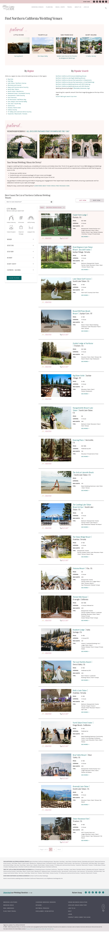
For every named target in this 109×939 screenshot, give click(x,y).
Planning (49, 7)
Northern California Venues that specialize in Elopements (74, 80)
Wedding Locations (10, 902)
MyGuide (39, 905)
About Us (78, 7)
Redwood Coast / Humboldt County (19, 93)
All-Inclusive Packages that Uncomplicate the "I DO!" (48, 131)
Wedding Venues (38, 7)
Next (59, 849)
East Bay (10, 81)
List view (82, 200)
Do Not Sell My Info (48, 928)
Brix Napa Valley (43, 56)
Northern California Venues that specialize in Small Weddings (75, 82)
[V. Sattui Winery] (91, 45)
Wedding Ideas (8, 905)
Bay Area (10, 79)
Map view (96, 200)
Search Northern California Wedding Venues (41, 861)
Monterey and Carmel (14, 85)
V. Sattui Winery (91, 56)
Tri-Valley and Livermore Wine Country (19, 112)
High (88, 88)
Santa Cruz (11, 105)
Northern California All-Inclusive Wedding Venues (71, 76)
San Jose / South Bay (14, 103)
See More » (85, 236)
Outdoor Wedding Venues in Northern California (16, 867)
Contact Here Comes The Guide (79, 917)
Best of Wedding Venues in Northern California (44, 869)
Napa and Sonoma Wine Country (18, 87)
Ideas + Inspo (60, 7)
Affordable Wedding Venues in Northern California (43, 867)
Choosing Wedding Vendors (46, 902)
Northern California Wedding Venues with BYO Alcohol (72, 86)
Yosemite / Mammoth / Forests (17, 114)
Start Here (86, 1)
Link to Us (71, 908)
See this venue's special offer (65, 238)
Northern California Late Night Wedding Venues (70, 78)
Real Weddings (8, 908)
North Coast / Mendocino (16, 91)
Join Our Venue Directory (77, 905)
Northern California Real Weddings (38, 876)
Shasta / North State (14, 107)
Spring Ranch (18, 56)
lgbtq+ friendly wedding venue (48, 238)
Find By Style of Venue (99, 865)
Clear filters (14, 278)
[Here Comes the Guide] (7, 6)
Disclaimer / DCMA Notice (45, 911)
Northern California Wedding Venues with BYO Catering (73, 84)
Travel (69, 7)
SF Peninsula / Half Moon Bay (17, 99)
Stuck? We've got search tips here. (66, 96)
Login (70, 914)
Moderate (83, 88)
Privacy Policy (30, 928)
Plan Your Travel (9, 911)
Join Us (86, 7)
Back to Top (103, 904)
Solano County (12, 110)
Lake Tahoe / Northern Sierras (17, 83)
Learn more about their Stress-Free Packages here (51, 186)
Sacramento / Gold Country (16, 95)
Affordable (76, 88)
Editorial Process (42, 908)
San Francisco (12, 97)
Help (70, 911)
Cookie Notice (38, 928)
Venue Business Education (77, 902)
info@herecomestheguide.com (54, 878)
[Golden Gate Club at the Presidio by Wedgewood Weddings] (67, 45)
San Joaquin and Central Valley (17, 101)
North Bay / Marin (13, 89)
